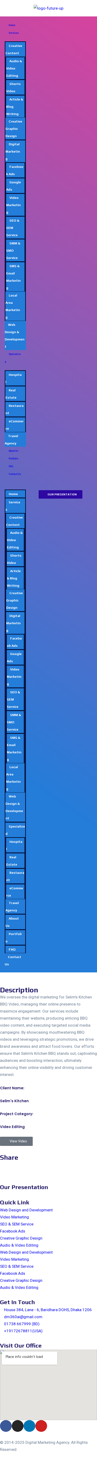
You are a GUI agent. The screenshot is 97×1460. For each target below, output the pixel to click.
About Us (13, 451)
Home (12, 25)
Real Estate (10, 393)
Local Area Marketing (12, 306)
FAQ (11, 466)
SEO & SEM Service (16, 1224)
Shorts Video (13, 87)
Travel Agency (11, 439)
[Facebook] (6, 1426)
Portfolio (13, 458)
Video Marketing (13, 205)
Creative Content (13, 49)
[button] (15, 481)
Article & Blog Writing (14, 578)
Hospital (13, 378)
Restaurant (14, 409)
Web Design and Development (26, 1210)
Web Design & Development (14, 335)
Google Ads (13, 185)
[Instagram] (18, 1426)
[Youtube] (41, 1426)
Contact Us (15, 474)
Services (14, 33)
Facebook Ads (14, 170)
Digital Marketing (12, 151)
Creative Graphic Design (13, 128)
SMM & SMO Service (13, 250)
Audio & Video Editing (14, 68)
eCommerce (14, 424)
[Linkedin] (29, 1426)
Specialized (13, 358)
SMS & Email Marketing (13, 277)
